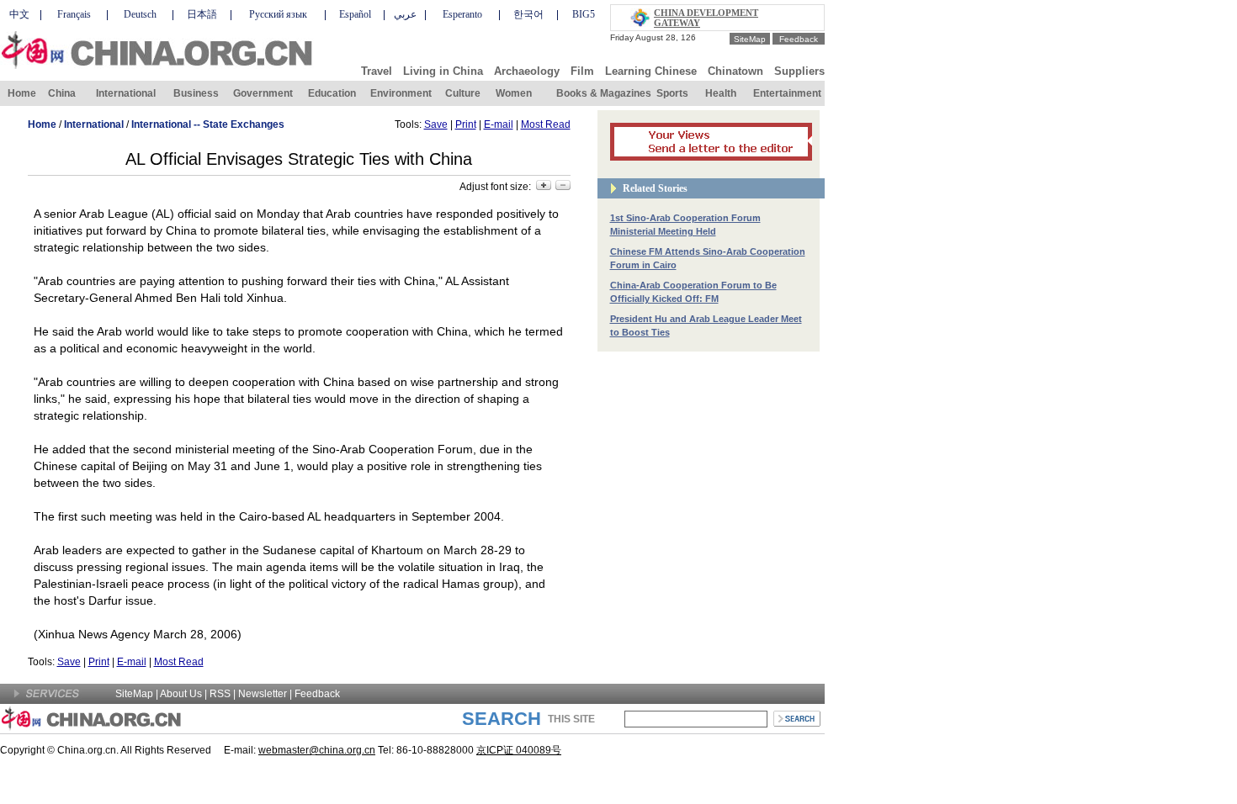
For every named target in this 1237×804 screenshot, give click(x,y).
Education (332, 93)
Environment (401, 93)
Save (436, 124)
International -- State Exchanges (207, 124)
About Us (181, 694)
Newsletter (262, 694)
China (62, 93)
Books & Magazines (603, 93)
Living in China (443, 71)
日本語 (202, 14)
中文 (19, 14)
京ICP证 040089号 (518, 750)
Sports (672, 93)
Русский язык (278, 14)
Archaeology (527, 71)
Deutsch (140, 14)
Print (465, 124)
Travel (376, 71)
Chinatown (735, 71)
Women (514, 93)
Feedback (798, 39)
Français (74, 14)
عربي (405, 14)
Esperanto (462, 14)
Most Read (546, 124)
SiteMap (750, 39)
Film (582, 71)
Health (720, 93)
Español (355, 14)
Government (263, 93)
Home (22, 93)
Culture (462, 93)
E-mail (498, 124)
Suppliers (799, 71)
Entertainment (787, 93)
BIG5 (583, 14)
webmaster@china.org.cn (316, 750)
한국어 (528, 14)
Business (196, 93)
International (126, 93)
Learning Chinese (651, 71)
